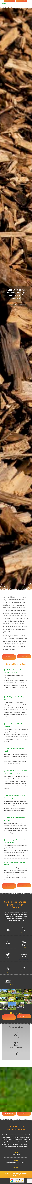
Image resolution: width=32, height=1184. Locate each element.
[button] (17, 1180)
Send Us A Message (8, 657)
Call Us (23, 1113)
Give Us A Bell (23, 656)
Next (20, 1013)
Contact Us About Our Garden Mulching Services (16, 304)
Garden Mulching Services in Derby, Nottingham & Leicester (16, 293)
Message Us (8, 1113)
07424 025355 (16, 1154)
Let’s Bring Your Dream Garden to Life (15, 1174)
